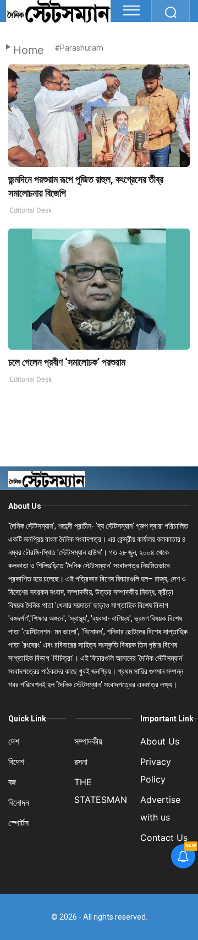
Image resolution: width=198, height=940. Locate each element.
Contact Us (164, 837)
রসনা (80, 761)
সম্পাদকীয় (88, 741)
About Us (24, 506)
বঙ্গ (12, 781)
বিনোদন (18, 802)
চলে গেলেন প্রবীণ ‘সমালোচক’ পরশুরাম (66, 362)
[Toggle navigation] (131, 10)
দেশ (13, 741)
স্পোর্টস (18, 822)
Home (28, 50)
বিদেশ (16, 761)
